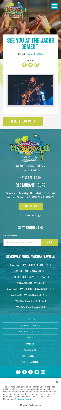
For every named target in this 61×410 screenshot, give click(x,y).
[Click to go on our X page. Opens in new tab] (24, 372)
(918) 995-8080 (30, 177)
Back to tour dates (22, 121)
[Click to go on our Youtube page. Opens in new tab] (36, 372)
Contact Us (30, 206)
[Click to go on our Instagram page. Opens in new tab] (30, 372)
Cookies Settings (30, 215)
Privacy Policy (24, 399)
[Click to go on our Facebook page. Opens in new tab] (18, 372)
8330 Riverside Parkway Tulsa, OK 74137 (30, 168)
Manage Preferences (30, 405)
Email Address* (10, 235)
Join (49, 242)
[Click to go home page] (15, 10)
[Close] (57, 382)
